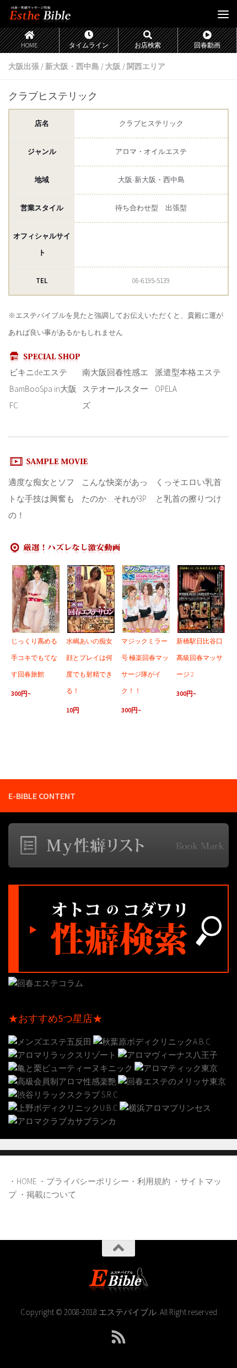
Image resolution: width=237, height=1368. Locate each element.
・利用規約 (149, 1181)
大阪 (113, 66)
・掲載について (47, 1194)
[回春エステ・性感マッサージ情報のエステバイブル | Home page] (50, 13)
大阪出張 (23, 66)
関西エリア (146, 66)
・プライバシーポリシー (83, 1181)
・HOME (22, 1181)
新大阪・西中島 (72, 66)
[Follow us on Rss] (118, 1337)
